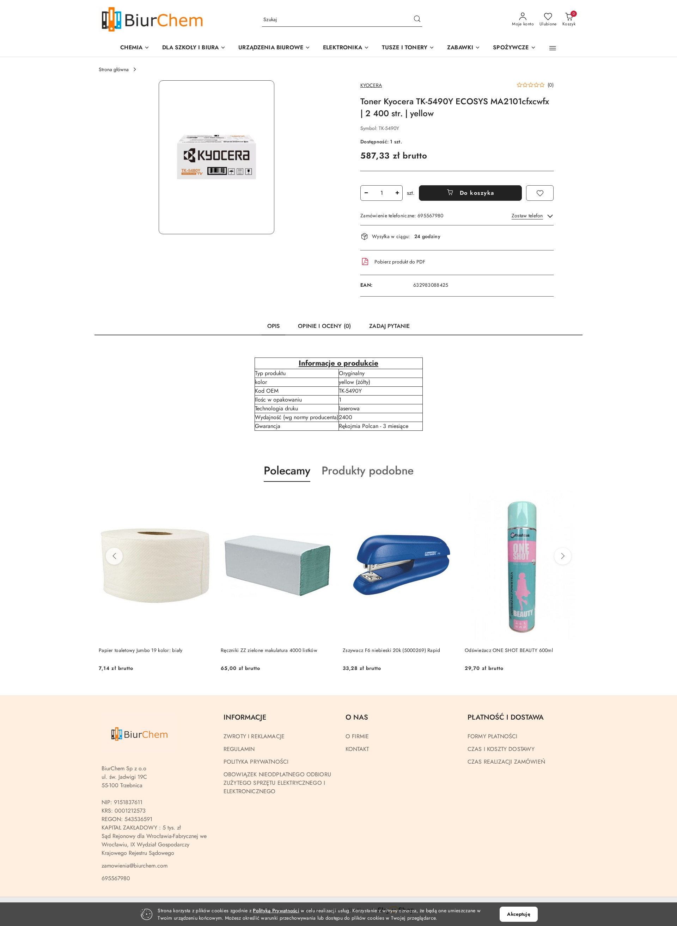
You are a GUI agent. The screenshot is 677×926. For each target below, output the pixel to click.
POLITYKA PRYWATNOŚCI (256, 762)
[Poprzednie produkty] (114, 556)
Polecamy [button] (287, 470)
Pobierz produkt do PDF (399, 261)
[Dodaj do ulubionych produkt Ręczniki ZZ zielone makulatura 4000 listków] (326, 498)
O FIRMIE (357, 736)
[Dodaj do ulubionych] (540, 193)
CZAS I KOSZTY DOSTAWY (501, 749)
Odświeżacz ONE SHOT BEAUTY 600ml (509, 650)
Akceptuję (518, 914)
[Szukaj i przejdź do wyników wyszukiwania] (417, 19)
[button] (274, 48)
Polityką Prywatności (276, 910)
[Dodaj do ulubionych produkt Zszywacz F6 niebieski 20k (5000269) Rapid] (448, 498)
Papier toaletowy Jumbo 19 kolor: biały (141, 650)
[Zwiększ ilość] (397, 193)
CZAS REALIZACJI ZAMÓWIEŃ (506, 762)
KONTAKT (357, 749)
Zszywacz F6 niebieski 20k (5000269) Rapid (391, 650)
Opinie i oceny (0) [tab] (324, 326)
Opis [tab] (273, 326)
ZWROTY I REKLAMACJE (254, 736)
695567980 (116, 878)
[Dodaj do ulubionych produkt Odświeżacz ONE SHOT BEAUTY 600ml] (570, 498)
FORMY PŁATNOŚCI (492, 736)
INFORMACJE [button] (245, 717)
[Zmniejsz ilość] (366, 193)
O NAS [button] (357, 717)
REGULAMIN (239, 749)
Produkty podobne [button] (368, 470)
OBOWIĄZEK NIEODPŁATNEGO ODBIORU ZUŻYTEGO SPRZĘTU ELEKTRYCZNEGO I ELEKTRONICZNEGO (277, 782)
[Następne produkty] (562, 556)
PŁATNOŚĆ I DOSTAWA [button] (506, 717)
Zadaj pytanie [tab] (389, 326)
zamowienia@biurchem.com (134, 866)
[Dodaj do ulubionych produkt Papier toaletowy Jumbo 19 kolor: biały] (204, 498)
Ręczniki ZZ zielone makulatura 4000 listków (269, 650)
